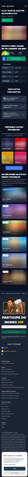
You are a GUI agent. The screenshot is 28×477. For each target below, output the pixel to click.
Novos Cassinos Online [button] (7, 382)
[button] (8, 6)
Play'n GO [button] (10, 16)
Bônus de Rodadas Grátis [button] (8, 371)
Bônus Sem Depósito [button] (7, 369)
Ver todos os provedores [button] (13, 168)
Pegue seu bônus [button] (16, 58)
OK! (15, 468)
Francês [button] (4, 424)
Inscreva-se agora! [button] (13, 332)
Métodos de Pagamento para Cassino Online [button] (13, 387)
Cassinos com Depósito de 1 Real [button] (10, 398)
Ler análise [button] (12, 54)
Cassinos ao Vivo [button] (6, 380)
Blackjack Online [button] (6, 409)
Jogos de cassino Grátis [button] (13, 293)
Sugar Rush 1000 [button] (6, 411)
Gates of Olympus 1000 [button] (7, 413)
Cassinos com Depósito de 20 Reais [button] (10, 393)
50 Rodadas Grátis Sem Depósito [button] (10, 374)
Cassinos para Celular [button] (7, 384)
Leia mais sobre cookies (9, 464)
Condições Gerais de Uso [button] (8, 363)
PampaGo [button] (13, 53)
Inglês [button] (3, 427)
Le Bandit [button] (4, 418)
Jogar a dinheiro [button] (6, 20)
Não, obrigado (14, 473)
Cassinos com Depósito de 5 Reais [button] (10, 395)
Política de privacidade (11, 337)
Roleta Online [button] (5, 406)
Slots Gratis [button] (4, 404)
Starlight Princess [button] (6, 416)
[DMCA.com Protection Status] (14, 355)
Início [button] (3, 293)
